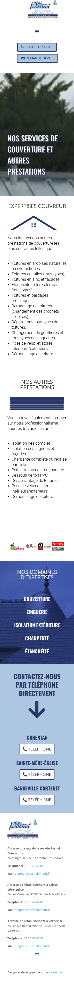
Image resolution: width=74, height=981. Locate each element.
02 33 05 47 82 (34, 938)
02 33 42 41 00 (34, 866)
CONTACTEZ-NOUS (39, 47)
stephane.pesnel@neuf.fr (32, 873)
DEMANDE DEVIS (39, 58)
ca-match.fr (57, 972)
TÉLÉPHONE (39, 749)
